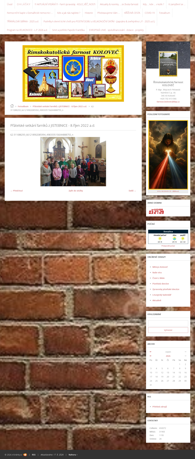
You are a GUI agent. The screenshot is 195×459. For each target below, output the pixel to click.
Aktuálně (156, 300)
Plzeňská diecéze (160, 283)
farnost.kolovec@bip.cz (168, 101)
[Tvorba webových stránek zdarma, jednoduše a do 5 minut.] (25, 454)
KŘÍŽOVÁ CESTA (132, 12)
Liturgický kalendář (161, 294)
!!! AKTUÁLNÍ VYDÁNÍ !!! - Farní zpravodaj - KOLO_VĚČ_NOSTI (65, 4)
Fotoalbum (164, 12)
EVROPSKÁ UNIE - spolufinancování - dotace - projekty (116, 30)
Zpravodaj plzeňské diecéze (165, 289)
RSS (34, 454)
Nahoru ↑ (73, 454)
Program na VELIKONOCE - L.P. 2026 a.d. (27, 30)
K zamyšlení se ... (177, 4)
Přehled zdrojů (159, 406)
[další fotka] (131, 161)
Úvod (9, 4)
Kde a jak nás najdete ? (68, 12)
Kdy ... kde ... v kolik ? (153, 4)
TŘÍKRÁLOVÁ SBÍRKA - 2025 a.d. (23, 21)
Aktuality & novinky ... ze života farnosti (119, 4)
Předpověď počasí (168, 246)
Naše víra (157, 272)
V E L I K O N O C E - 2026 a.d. (168, 191)
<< (151, 351)
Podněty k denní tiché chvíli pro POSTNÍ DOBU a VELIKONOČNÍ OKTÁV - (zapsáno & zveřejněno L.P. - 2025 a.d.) (99, 21)
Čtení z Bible (158, 278)
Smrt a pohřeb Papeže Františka (68, 30)
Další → (132, 190)
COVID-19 (150, 12)
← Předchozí (16, 190)
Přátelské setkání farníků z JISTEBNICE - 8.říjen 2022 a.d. (60, 106)
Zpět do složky (76, 190)
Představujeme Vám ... (108, 12)
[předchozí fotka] (15, 161)
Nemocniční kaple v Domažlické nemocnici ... (30, 12)
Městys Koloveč (160, 267)
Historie (89, 12)
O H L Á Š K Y (23, 4)
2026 (168, 356)
